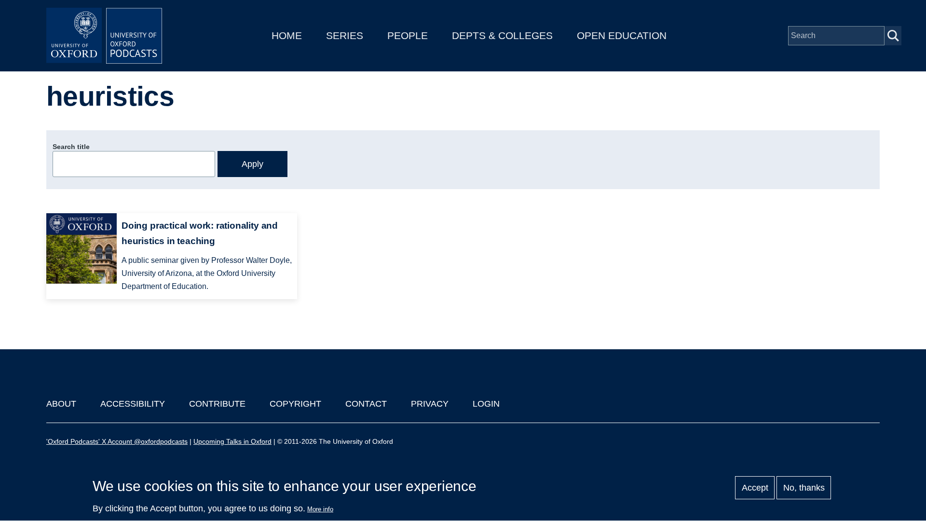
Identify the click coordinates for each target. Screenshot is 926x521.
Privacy (430, 404)
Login (486, 404)
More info (320, 509)
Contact (366, 404)
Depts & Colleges (502, 35)
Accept (755, 488)
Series (344, 35)
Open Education (622, 35)
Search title (71, 147)
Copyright (295, 404)
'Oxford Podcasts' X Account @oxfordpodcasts (117, 441)
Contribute (217, 404)
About (61, 404)
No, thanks (804, 488)
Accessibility (132, 404)
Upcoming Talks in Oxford (232, 441)
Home (287, 35)
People (407, 35)
